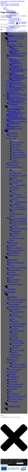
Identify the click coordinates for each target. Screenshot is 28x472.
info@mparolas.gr (16, 169)
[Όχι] (8, 465)
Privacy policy (4, 465)
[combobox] (11, 417)
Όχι (22, 463)
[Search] (1, 458)
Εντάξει (18, 463)
